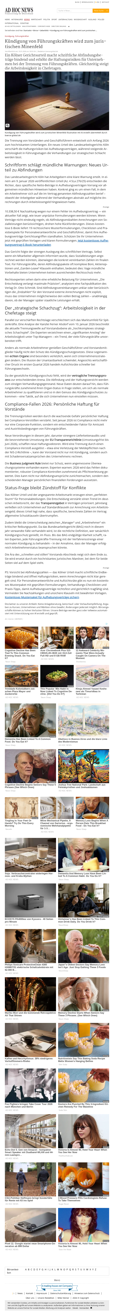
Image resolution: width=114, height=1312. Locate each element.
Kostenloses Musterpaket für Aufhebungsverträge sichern (42, 597)
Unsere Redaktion (46, 1298)
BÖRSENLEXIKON (87, 2)
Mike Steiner (63, 1298)
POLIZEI (101, 19)
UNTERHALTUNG (65, 19)
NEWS (7, 19)
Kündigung (9, 36)
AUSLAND (92, 19)
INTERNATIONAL (12, 23)
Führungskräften (22, 36)
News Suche (99, 10)
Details (75, 1308)
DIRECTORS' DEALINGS (58, 26)
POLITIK (46, 19)
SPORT (54, 19)
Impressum (41, 1293)
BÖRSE (27, 19)
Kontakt (29, 1293)
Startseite (27, 30)
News (20, 1293)
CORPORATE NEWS (44, 26)
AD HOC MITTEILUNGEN (13, 26)
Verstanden (84, 1308)
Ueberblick (44, 30)
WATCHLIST (105, 2)
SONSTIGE (24, 23)
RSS (97, 2)
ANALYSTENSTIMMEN (29, 26)
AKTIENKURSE (17, 19)
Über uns (30, 1298)
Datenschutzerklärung (60, 1293)
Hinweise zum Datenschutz (87, 1293)
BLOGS (77, 2)
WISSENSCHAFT (80, 19)
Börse (35, 30)
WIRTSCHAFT (36, 19)
